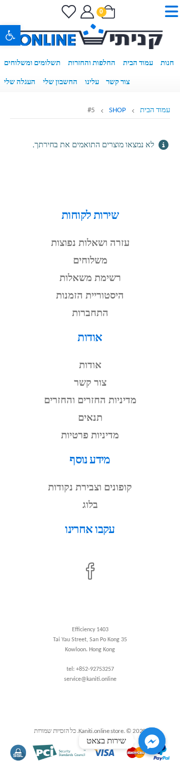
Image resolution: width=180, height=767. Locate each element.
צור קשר (118, 82)
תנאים (90, 418)
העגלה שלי (20, 82)
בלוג (90, 505)
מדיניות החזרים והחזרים (90, 401)
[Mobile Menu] (168, 12)
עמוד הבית (138, 63)
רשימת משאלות (90, 279)
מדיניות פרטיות (90, 436)
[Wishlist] (68, 12)
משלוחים (90, 261)
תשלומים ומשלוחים (32, 63)
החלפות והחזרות (92, 63)
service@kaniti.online (90, 679)
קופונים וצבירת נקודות (90, 488)
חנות (167, 63)
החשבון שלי (60, 82)
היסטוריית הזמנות (90, 296)
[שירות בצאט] (152, 740)
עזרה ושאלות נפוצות (90, 243)
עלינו (92, 82)
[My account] (86, 12)
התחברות (90, 314)
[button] (10, 35)
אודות (90, 366)
